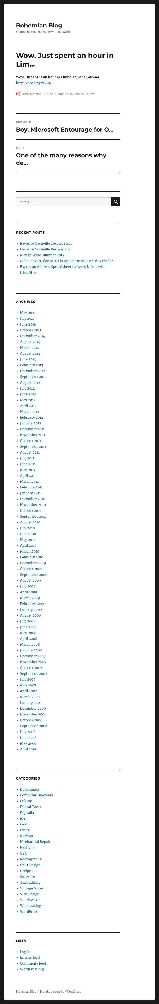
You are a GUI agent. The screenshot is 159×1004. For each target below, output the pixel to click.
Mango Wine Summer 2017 (42, 255)
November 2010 (33, 505)
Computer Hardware (36, 795)
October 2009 (31, 569)
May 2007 (28, 685)
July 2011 (27, 458)
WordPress (29, 911)
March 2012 (29, 411)
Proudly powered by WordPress (60, 991)
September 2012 (33, 377)
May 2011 (27, 470)
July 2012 (27, 388)
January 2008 (31, 650)
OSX (23, 853)
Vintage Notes (31, 888)
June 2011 (27, 464)
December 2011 (32, 429)
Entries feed (30, 957)
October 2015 (31, 330)
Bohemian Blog (39, 25)
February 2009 (32, 604)
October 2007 (31, 668)
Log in (25, 952)
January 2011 (30, 493)
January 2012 (30, 423)
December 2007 (33, 656)
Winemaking (30, 906)
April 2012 (28, 406)
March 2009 (30, 598)
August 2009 (30, 580)
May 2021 (28, 313)
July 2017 (27, 318)
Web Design (30, 894)
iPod (23, 824)
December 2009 (33, 563)
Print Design (30, 865)
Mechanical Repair (35, 842)
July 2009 (28, 586)
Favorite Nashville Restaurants (45, 249)
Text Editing (30, 882)
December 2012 (32, 371)
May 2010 (28, 540)
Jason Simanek (32, 93)
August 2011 (30, 452)
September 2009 (33, 574)
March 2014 (29, 347)
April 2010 (28, 545)
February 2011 (31, 487)
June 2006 (28, 737)
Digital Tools (30, 807)
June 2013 (28, 359)
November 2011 (32, 435)
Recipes (26, 871)
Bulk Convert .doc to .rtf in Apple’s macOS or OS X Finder (66, 261)
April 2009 (28, 592)
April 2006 (28, 749)
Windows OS (30, 900)
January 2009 (31, 609)
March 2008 (30, 644)
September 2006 (33, 726)
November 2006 (33, 714)
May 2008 (28, 633)
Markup (26, 836)
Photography (31, 859)
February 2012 (31, 417)
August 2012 (30, 382)
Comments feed (33, 963)
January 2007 (31, 703)
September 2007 (33, 673)
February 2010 (31, 557)
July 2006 (28, 732)
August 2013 (30, 353)
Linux (25, 830)
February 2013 (31, 365)
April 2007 (28, 691)
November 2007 (33, 662)
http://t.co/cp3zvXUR (33, 83)
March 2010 (29, 551)
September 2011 (33, 446)
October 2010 (31, 510)
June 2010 (28, 534)
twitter (91, 93)
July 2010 (27, 528)
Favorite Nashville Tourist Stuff (46, 243)
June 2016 (28, 324)
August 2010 (30, 522)
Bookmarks (75, 93)
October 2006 (31, 720)
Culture (26, 801)
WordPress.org (32, 969)
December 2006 (33, 708)
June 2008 (28, 627)
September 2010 (33, 516)
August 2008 (30, 615)
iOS (23, 818)
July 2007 (27, 679)
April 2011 (28, 476)
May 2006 (28, 743)
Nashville (27, 847)
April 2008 (28, 638)
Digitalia (27, 812)
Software (27, 876)
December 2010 (32, 499)
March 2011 (29, 481)
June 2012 (28, 394)
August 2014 (30, 342)
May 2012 (28, 400)
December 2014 (32, 336)
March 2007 (30, 697)
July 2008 (27, 621)
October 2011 (30, 441)
